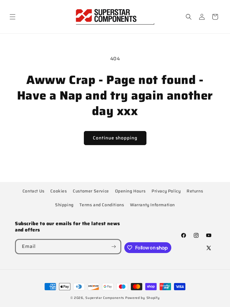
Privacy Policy (166, 191)
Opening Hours (130, 191)
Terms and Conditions (101, 204)
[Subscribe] (113, 246)
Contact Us (33, 191)
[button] (12, 16)
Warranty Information (152, 204)
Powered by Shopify (142, 297)
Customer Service (91, 191)
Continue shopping (115, 138)
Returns (195, 191)
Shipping (64, 204)
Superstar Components (104, 297)
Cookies (58, 191)
